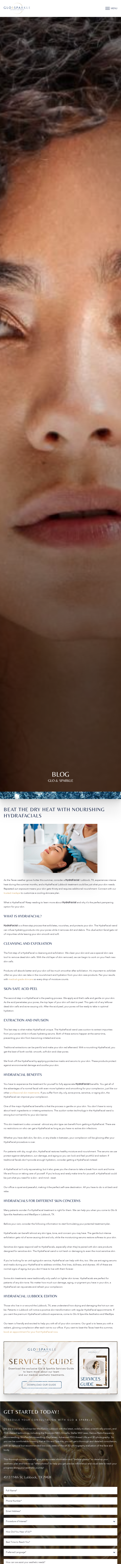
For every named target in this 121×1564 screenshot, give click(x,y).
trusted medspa (12, 893)
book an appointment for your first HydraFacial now (31, 1331)
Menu (114, 8)
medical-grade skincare (21, 979)
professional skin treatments (24, 1092)
